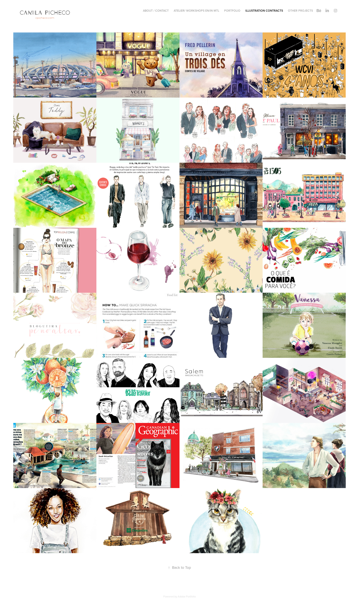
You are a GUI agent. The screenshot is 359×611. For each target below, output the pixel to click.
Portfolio (232, 11)
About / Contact (156, 11)
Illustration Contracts (264, 11)
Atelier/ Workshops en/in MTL (196, 11)
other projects (300, 11)
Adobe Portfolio (187, 596)
